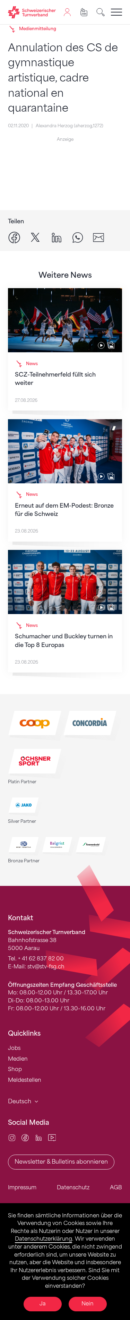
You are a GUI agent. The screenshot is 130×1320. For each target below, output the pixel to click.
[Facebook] (25, 1137)
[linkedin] (56, 237)
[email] (98, 237)
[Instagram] (12, 1137)
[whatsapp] (77, 237)
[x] (35, 237)
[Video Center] (52, 1137)
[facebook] (14, 237)
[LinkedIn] (39, 1137)
